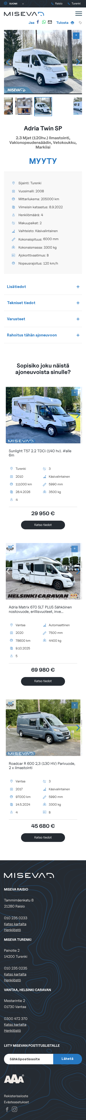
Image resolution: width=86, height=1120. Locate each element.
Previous (8, 62)
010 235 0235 (15, 968)
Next (78, 62)
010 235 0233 (15, 918)
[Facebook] (38, 22)
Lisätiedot (16, 286)
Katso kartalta (15, 924)
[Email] (50, 22)
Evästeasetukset (16, 1102)
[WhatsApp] (44, 22)
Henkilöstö (12, 930)
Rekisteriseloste (16, 1096)
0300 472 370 (15, 1019)
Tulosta (62, 23)
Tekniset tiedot (21, 302)
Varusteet (16, 319)
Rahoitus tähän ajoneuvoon (32, 335)
